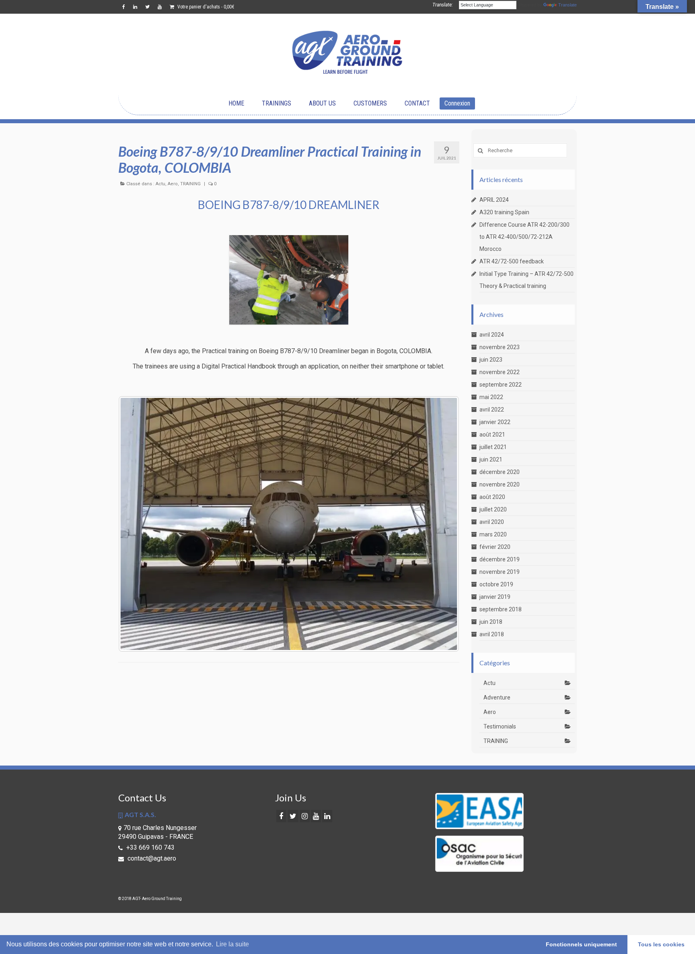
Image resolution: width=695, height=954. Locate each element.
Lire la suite (232, 944)
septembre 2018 (500, 609)
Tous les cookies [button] (661, 944)
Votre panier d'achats (205, 7)
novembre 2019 (499, 572)
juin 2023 (490, 359)
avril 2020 (491, 522)
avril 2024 (491, 334)
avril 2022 (491, 409)
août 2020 (492, 497)
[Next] (442, 524)
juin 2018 (490, 622)
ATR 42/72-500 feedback (511, 261)
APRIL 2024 (494, 200)
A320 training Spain (504, 212)
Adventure (496, 697)
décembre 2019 (499, 559)
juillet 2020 (493, 509)
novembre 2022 (499, 372)
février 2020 (494, 547)
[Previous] (135, 524)
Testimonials (499, 726)
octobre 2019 (496, 584)
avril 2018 (491, 634)
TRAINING (190, 183)
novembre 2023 (499, 347)
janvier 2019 (494, 597)
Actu (160, 183)
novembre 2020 (499, 484)
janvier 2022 (494, 422)
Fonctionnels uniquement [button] (581, 944)
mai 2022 (491, 397)
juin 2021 (490, 459)
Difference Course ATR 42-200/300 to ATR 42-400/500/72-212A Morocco (524, 236)
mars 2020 (493, 534)
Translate (567, 4)
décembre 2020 (499, 472)
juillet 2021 (493, 447)
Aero (173, 183)
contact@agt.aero (151, 858)
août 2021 (492, 434)
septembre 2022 (500, 384)
